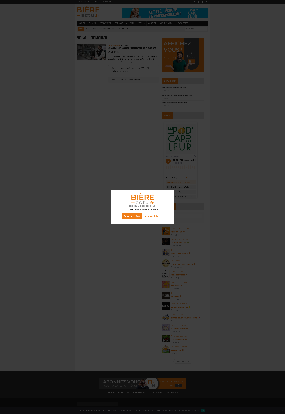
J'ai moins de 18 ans (153, 216)
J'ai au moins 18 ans (132, 216)
